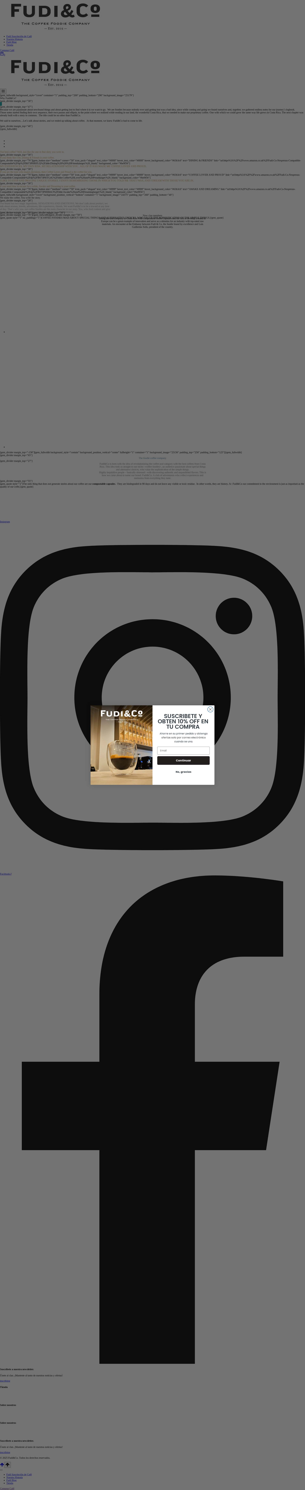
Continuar (183, 760)
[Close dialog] (210, 709)
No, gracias (183, 772)
